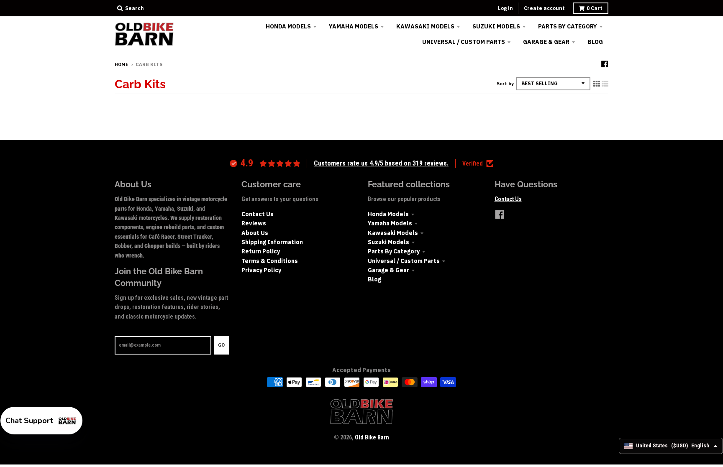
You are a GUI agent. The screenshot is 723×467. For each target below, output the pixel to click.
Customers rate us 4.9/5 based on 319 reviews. (381, 163)
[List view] (605, 83)
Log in (505, 8)
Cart (594, 8)
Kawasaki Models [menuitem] (425, 26)
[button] (41, 420)
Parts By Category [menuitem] (567, 26)
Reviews (253, 223)
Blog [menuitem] (595, 42)
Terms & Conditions (269, 261)
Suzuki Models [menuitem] (496, 26)
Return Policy (260, 251)
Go (221, 345)
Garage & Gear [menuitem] (546, 42)
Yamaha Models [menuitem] (353, 26)
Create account (544, 8)
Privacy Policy (261, 270)
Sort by (505, 84)
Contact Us (257, 214)
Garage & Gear (388, 270)
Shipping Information (272, 242)
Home (121, 64)
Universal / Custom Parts (404, 261)
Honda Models (388, 214)
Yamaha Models (390, 223)
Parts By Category (394, 251)
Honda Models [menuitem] (288, 26)
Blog (374, 279)
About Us (254, 233)
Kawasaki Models (393, 233)
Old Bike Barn (372, 437)
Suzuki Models (388, 242)
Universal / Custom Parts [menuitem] (463, 42)
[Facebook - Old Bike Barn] (604, 64)
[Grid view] (596, 83)
